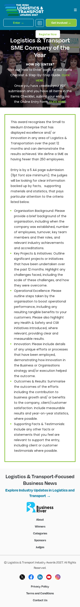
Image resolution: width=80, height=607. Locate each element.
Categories (40, 533)
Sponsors (40, 540)
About (40, 519)
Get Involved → (61, 22)
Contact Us (40, 600)
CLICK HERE (57, 101)
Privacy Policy (40, 586)
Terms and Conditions (40, 593)
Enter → (18, 22)
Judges (40, 547)
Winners (40, 526)
